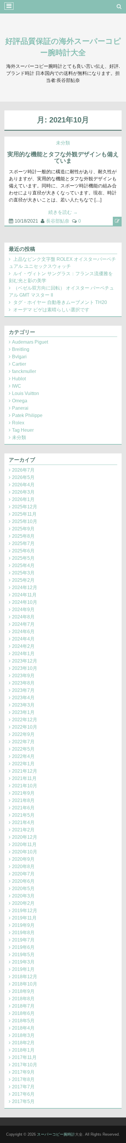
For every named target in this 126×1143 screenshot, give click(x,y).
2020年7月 (23, 873)
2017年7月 (23, 1086)
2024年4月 (23, 638)
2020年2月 (23, 903)
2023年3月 (23, 704)
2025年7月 (23, 543)
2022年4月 (23, 756)
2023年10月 (24, 668)
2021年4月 (23, 822)
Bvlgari (19, 356)
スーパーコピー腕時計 (56, 1134)
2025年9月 (23, 528)
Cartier (19, 364)
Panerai (20, 408)
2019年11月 (24, 917)
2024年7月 (23, 624)
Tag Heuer (23, 430)
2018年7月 (23, 1006)
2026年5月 (23, 477)
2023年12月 (24, 660)
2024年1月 (23, 653)
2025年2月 (23, 580)
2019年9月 (23, 925)
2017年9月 (23, 1072)
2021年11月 (24, 778)
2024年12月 (24, 587)
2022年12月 (24, 719)
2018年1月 (23, 1050)
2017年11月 (24, 1057)
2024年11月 (24, 594)
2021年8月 (23, 800)
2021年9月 (23, 793)
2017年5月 (23, 1101)
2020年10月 (24, 851)
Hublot (19, 378)
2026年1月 (23, 499)
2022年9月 (23, 734)
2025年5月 (23, 558)
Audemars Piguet (30, 341)
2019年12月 (24, 910)
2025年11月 (24, 514)
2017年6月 (23, 1094)
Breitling (20, 349)
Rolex (18, 422)
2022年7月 (23, 741)
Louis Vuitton (25, 393)
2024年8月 (23, 616)
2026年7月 (23, 470)
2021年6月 (23, 807)
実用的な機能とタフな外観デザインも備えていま (63, 157)
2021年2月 (23, 829)
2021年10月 (24, 785)
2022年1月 (23, 763)
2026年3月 (23, 492)
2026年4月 (23, 484)
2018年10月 (24, 983)
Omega (19, 400)
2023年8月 (23, 682)
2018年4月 (23, 1028)
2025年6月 (23, 550)
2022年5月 (23, 749)
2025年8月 (23, 536)
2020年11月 (24, 844)
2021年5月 (23, 815)
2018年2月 (23, 1042)
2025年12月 (24, 506)
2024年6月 (23, 631)
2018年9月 (23, 991)
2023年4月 (23, 697)
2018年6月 (23, 1013)
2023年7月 (23, 690)
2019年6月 (23, 947)
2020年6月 (23, 881)
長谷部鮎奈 (57, 220)
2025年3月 (23, 572)
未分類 (63, 142)
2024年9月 (23, 609)
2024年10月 (24, 602)
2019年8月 (23, 932)
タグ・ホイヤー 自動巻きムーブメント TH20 (60, 302)
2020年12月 (24, 837)
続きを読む (63, 212)
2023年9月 (23, 675)
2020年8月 (23, 866)
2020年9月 (23, 859)
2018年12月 (24, 976)
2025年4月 (23, 565)
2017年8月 (23, 1079)
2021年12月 (24, 771)
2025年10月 (24, 521)
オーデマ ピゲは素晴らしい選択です (51, 309)
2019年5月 (23, 954)
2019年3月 (23, 961)
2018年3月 (23, 1035)
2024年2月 (23, 646)
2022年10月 (24, 727)
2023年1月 (23, 712)
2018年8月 (23, 998)
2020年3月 (23, 895)
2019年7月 (23, 939)
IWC (16, 386)
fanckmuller (24, 371)
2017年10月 (24, 1064)
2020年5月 (23, 888)
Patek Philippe (27, 415)
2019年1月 (23, 969)
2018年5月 (23, 1020)
